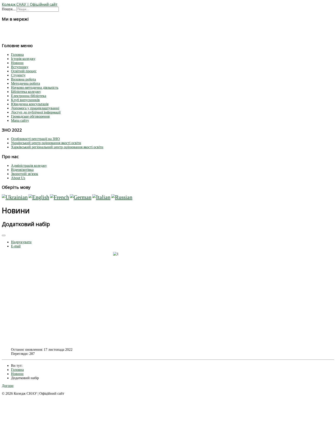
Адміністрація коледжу (29, 165)
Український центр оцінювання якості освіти (46, 143)
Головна (17, 55)
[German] (80, 197)
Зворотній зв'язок (24, 174)
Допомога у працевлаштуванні (35, 108)
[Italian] (101, 197)
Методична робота (25, 83)
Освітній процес (24, 71)
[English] (39, 197)
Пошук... (9, 9)
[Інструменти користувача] (3, 235)
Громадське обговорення (30, 116)
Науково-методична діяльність (34, 87)
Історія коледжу (23, 59)
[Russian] (121, 197)
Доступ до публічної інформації (36, 112)
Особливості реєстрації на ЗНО (35, 139)
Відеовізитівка (22, 170)
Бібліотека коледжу (26, 92)
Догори (7, 386)
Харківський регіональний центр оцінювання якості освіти (57, 147)
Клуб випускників (25, 100)
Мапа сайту (20, 120)
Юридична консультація (29, 104)
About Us (18, 178)
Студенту (18, 75)
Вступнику (19, 67)
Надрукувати (21, 242)
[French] (59, 197)
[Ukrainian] (15, 197)
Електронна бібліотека (28, 96)
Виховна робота (23, 79)
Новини (17, 63)
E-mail (16, 246)
